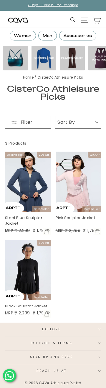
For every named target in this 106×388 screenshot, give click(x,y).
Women (23, 35)
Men (47, 35)
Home (29, 77)
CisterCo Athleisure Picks (60, 77)
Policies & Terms (51, 343)
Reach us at (52, 371)
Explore (51, 329)
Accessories (78, 35)
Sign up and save (51, 357)
